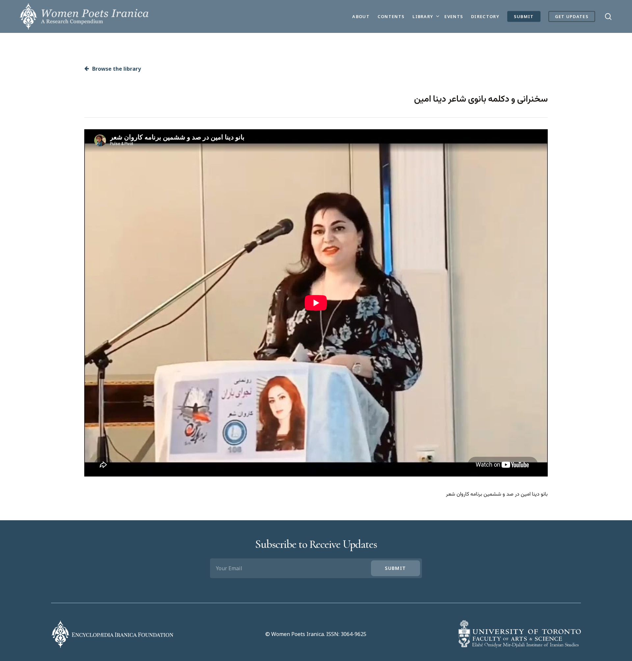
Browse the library (116, 68)
